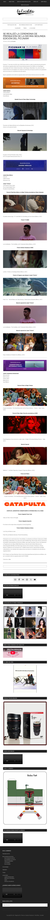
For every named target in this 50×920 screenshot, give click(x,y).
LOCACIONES (5, 875)
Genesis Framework (30, 915)
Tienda (3, 872)
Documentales (7, 864)
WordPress (37, 915)
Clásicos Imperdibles (8, 861)
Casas (5, 879)
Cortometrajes (5, 866)
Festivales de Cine (6, 853)
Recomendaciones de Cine (7, 856)
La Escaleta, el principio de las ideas (24, 12)
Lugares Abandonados (9, 876)
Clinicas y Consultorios (9, 881)
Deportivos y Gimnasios (9, 878)
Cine (10, 559)
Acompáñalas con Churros (10, 859)
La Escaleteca (7, 862)
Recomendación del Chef (9, 858)
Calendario (4, 869)
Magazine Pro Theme (19, 915)
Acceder (42, 915)
